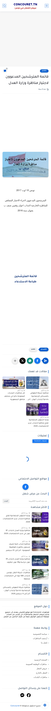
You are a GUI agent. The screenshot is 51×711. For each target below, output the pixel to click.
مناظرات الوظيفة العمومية (36, 664)
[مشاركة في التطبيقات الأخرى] (15, 361)
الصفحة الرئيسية (40, 660)
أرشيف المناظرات (40, 638)
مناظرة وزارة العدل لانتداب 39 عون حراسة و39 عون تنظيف (18, 560)
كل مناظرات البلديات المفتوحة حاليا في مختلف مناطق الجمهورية (14, 396)
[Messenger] (22, 695)
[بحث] (4, 6)
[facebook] (25, 487)
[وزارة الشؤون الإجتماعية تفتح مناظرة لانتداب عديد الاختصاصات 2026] (37, 409)
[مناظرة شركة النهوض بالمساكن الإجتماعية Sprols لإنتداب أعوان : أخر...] (37, 382)
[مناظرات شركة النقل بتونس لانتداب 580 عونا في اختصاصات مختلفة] (40, 574)
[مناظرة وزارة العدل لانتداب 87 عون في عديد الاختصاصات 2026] (40, 532)
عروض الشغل (42, 669)
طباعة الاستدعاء (25, 281)
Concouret (15, 706)
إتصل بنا (44, 643)
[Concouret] (25, 6)
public (44, 71)
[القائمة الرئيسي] (47, 6)
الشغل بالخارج (41, 673)
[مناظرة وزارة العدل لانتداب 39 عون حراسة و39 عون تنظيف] (40, 561)
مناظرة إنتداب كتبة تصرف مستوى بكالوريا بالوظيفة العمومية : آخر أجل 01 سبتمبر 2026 (18, 547)
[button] (37, 361)
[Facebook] (29, 695)
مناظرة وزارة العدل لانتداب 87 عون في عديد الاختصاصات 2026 (17, 532)
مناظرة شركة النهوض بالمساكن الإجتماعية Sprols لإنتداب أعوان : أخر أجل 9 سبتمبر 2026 (16, 591)
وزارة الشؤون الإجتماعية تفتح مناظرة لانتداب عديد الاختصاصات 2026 (38, 423)
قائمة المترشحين (25, 276)
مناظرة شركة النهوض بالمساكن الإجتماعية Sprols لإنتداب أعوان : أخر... (37, 396)
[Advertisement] (25, 39)
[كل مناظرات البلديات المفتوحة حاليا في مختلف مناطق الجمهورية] (13, 382)
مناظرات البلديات (40, 677)
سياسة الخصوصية (40, 634)
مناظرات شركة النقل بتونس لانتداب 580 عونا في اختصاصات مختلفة (17, 576)
